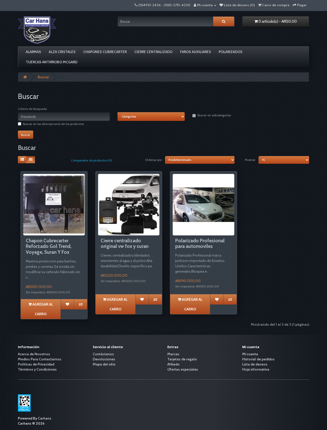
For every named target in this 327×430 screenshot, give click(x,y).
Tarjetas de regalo (182, 359)
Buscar (43, 77)
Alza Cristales (62, 51)
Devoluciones (104, 359)
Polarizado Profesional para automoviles (200, 243)
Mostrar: (250, 160)
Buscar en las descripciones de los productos (53, 124)
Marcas (173, 354)
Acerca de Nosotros (34, 354)
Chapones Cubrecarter (105, 51)
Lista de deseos (254, 364)
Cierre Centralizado (153, 51)
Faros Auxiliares (195, 51)
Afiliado (173, 364)
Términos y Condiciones (37, 369)
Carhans (44, 418)
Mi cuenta (250, 354)
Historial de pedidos (258, 359)
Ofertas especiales (182, 369)
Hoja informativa (255, 369)
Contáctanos (103, 354)
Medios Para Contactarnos (39, 359)
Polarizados (230, 51)
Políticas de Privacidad (36, 364)
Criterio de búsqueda (32, 109)
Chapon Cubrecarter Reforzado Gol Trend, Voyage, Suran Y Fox (48, 246)
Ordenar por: (153, 160)
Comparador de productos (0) (91, 160)
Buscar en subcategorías (214, 115)
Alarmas (33, 51)
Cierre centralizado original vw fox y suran (124, 243)
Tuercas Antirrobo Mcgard (51, 62)
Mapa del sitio (104, 364)
